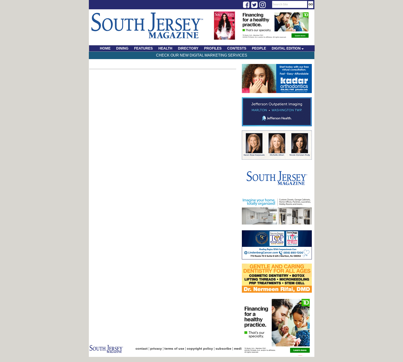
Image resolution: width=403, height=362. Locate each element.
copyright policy (200, 348)
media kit (241, 348)
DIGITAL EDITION (287, 48)
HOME (105, 48)
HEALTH (165, 48)
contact (141, 348)
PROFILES (213, 48)
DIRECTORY (188, 48)
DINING (122, 48)
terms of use (174, 348)
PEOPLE (259, 48)
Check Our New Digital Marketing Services (201, 55)
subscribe (223, 348)
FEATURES (143, 48)
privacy (156, 348)
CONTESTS (236, 48)
